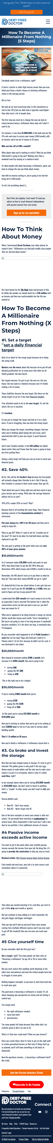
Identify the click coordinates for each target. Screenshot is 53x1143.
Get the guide (26, 12)
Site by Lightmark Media (40, 1139)
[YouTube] (39, 1112)
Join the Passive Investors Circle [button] (26, 1072)
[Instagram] (46, 1112)
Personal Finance (18, 1091)
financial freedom (37, 396)
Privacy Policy (24, 1139)
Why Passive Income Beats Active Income (32, 858)
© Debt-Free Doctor (9, 1139)
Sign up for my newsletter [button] (26, 213)
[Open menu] (48, 21)
